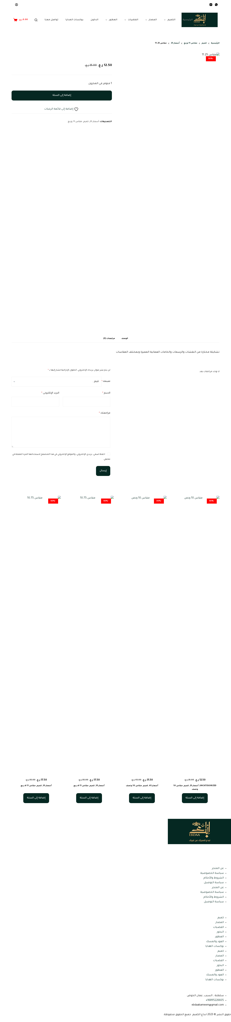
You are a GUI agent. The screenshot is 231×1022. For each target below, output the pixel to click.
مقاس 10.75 (89, 773)
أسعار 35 (100, 786)
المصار (153, 20)
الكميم (171, 20)
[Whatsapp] (216, 848)
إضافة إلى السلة (62, 95)
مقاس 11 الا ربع (81, 786)
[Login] (16, 4)
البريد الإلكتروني (50, 393)
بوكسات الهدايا (74, 20)
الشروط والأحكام (213, 878)
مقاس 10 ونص (195, 773)
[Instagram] (211, 4)
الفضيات (133, 20)
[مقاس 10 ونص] (194, 631)
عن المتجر (218, 868)
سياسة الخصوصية (212, 873)
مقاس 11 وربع (75, 122)
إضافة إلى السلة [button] (195, 798)
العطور (113, 20)
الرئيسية (188, 20)
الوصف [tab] (124, 338)
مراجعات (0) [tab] (109, 338)
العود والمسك (215, 941)
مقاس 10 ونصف (134, 786)
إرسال (103, 470)
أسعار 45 (153, 786)
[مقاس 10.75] (89, 631)
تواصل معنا (51, 20)
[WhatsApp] (216, 4)
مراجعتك (104, 413)
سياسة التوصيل (214, 882)
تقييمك (106, 381)
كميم (86, 122)
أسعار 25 (94, 122)
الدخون (94, 20)
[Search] (36, 20)
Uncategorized (208, 786)
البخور (220, 932)
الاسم (106, 393)
